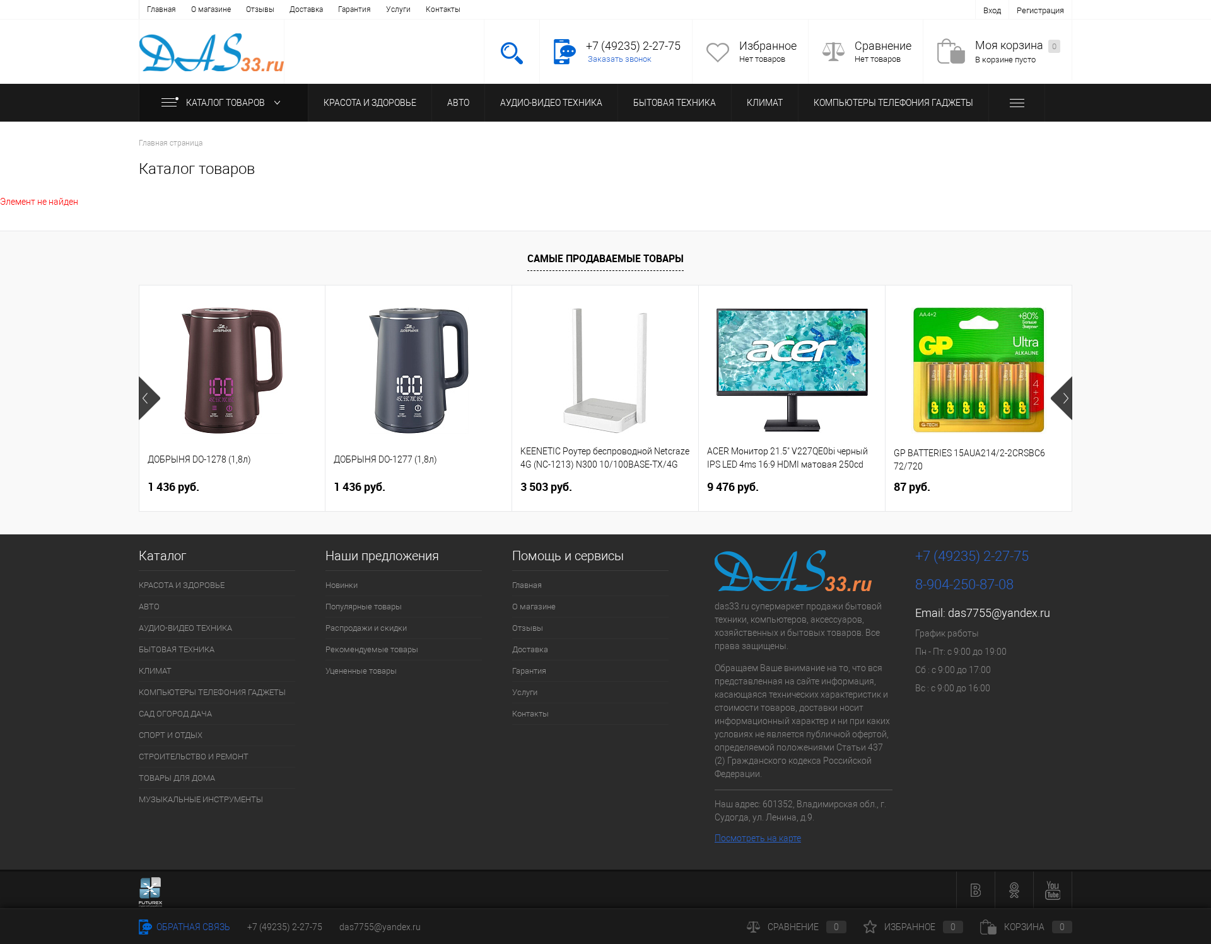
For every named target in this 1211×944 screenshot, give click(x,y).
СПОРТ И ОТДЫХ (170, 735)
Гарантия (354, 9)
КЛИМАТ (765, 103)
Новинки (341, 585)
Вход (992, 10)
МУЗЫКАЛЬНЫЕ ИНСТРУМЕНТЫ (201, 799)
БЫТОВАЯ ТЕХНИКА (674, 103)
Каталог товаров (226, 103)
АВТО (458, 103)
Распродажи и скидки (366, 628)
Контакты (443, 9)
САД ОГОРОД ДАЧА (175, 713)
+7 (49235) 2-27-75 (284, 927)
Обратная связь (192, 927)
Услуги (398, 9)
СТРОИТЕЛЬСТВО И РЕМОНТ (194, 756)
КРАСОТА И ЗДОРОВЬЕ (370, 103)
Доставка (306, 9)
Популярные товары (363, 606)
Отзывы (260, 9)
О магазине (211, 9)
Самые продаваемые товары (605, 258)
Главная (161, 9)
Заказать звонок (620, 59)
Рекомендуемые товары (371, 649)
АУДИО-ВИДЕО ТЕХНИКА (551, 103)
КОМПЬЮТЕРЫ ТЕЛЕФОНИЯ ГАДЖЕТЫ (893, 103)
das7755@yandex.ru (999, 612)
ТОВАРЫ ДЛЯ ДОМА (177, 778)
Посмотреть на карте (758, 838)
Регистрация (1040, 10)
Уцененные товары (361, 671)
